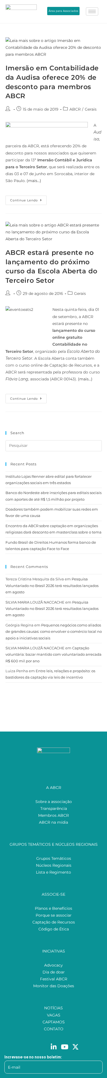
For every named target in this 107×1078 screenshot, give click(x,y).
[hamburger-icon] (92, 11)
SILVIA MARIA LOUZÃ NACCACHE (34, 602)
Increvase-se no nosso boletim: (33, 1057)
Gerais (91, 109)
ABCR (75, 109)
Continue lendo (28, 199)
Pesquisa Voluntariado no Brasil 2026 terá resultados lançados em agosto (51, 585)
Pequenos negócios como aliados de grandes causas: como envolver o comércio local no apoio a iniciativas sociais (53, 631)
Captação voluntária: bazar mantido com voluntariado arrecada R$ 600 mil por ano (53, 654)
